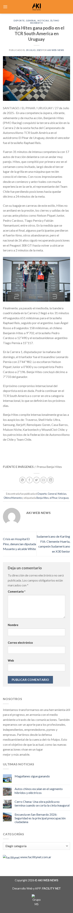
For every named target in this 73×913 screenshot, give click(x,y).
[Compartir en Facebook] (29, 480)
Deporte (19, 20)
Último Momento (13, 497)
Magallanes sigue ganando (32, 776)
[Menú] (5, 6)
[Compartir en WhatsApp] (22, 480)
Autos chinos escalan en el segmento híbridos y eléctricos (39, 790)
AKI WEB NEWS (55, 50)
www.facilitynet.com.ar (35, 857)
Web (11, 660)
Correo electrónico (20, 642)
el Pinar (53, 497)
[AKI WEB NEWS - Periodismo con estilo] (36, 7)
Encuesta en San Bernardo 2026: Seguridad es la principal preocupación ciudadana (40, 818)
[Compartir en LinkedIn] (50, 480)
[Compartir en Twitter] (36, 480)
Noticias (43, 20)
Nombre (13, 625)
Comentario (16, 591)
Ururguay (63, 497)
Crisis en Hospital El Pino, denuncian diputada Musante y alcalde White (19, 544)
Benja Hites (42, 497)
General (31, 20)
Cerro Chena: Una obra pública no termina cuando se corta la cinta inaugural (42, 803)
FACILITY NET (51, 888)
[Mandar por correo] (43, 480)
